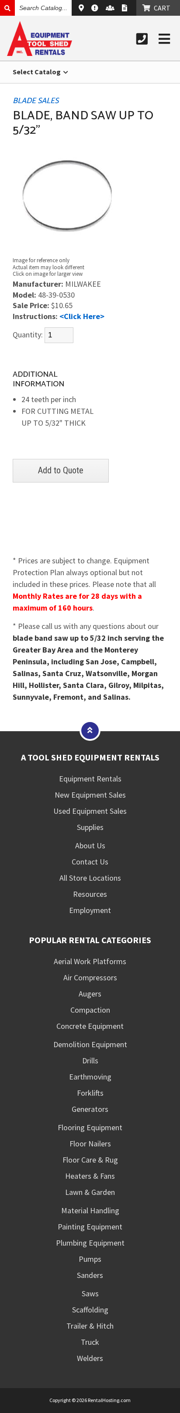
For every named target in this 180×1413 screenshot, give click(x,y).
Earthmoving (90, 1077)
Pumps (90, 1259)
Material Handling (90, 1210)
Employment (90, 910)
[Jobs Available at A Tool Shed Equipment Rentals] (111, 7)
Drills (90, 1060)
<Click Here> (81, 316)
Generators (90, 1109)
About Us (90, 845)
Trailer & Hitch (90, 1326)
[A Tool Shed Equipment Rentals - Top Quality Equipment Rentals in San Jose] (39, 53)
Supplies (90, 827)
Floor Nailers (90, 1144)
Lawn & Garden (90, 1192)
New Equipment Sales (90, 795)
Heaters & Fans (90, 1176)
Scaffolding (90, 1310)
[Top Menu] (90, 730)
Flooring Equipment (90, 1127)
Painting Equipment (90, 1227)
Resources (90, 894)
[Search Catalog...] (7, 7)
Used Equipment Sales (90, 811)
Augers (90, 994)
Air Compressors (90, 977)
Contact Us (90, 862)
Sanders (90, 1275)
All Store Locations (90, 878)
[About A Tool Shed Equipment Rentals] (96, 7)
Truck (90, 1342)
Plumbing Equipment (90, 1243)
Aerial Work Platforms (90, 961)
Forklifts (90, 1093)
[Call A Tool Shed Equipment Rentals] (142, 39)
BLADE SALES (36, 101)
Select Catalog (37, 71)
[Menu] (164, 39)
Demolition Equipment (90, 1044)
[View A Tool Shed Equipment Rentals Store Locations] (82, 7)
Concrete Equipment (90, 1026)
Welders (90, 1358)
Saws (90, 1293)
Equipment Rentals (90, 779)
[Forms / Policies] (125, 7)
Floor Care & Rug (90, 1160)
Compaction (90, 1010)
